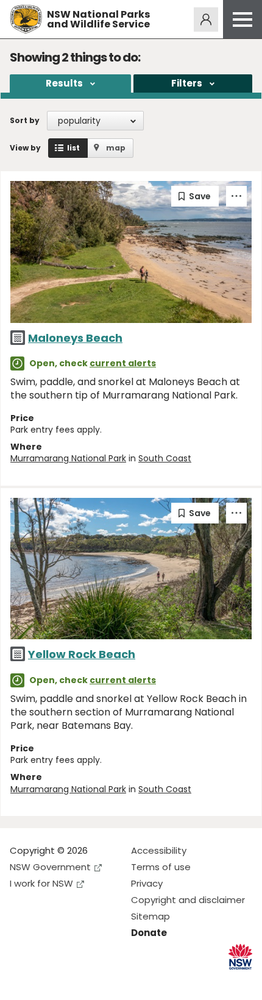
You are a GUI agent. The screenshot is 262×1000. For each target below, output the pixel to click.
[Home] (26, 19)
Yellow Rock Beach (81, 654)
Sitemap (150, 916)
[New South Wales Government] (240, 957)
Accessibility (158, 850)
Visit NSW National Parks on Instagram (47, 981)
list (73, 148)
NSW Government (50, 866)
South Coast (164, 458)
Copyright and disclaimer (188, 899)
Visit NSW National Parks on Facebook (21, 981)
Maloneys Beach (75, 338)
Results (64, 83)
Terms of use (161, 866)
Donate (149, 932)
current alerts (123, 363)
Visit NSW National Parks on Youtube (73, 981)
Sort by (25, 120)
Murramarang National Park (68, 458)
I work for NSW (41, 883)
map (116, 148)
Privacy (147, 883)
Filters (186, 83)
